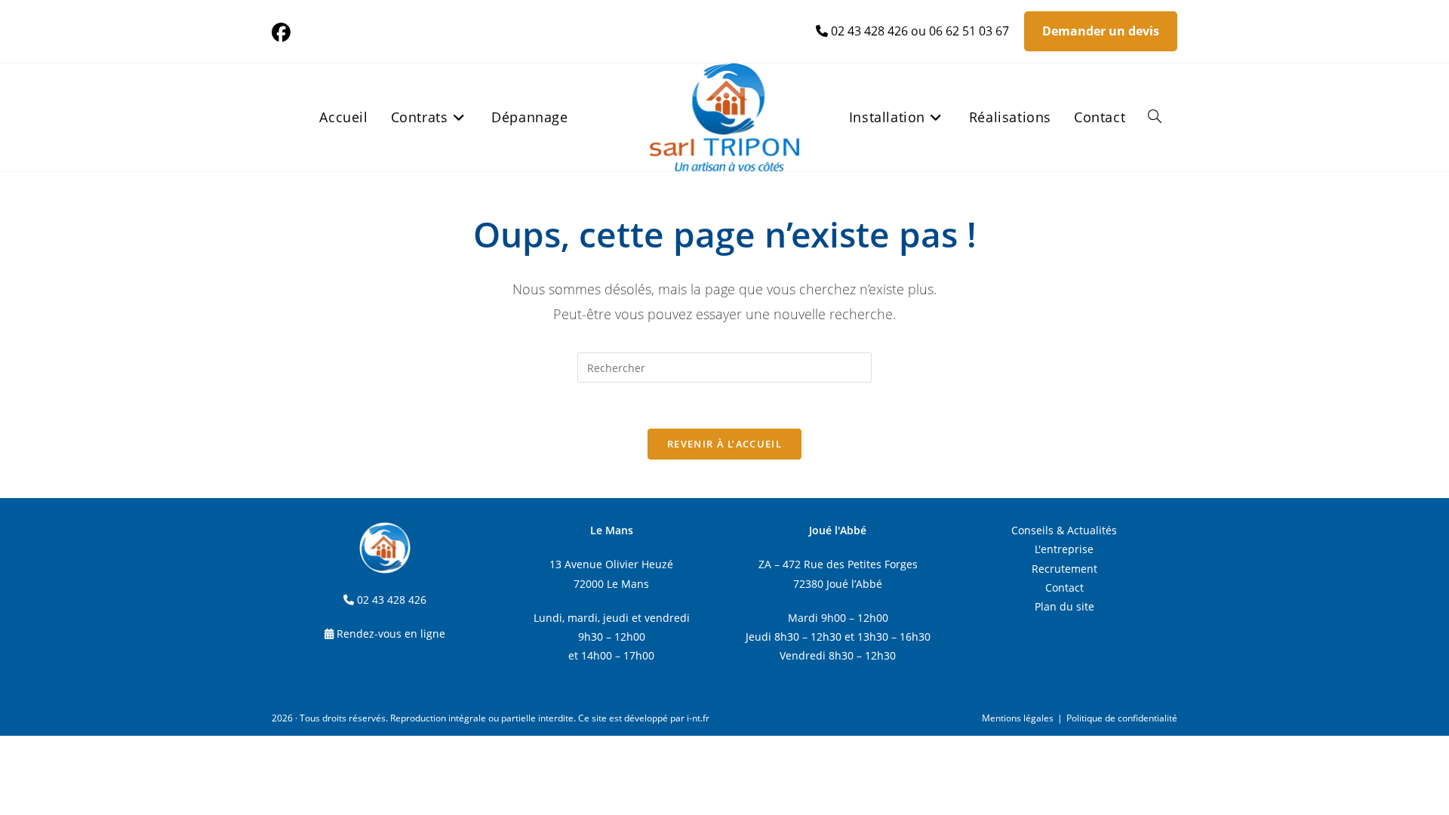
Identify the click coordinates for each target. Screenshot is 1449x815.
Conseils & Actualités (1064, 530)
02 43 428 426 (869, 31)
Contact (1064, 587)
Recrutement (1064, 568)
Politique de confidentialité (1121, 718)
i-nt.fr (698, 718)
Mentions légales (1018, 718)
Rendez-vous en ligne (391, 633)
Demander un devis (1100, 31)
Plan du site (1064, 606)
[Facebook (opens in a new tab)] (283, 32)
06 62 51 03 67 (969, 31)
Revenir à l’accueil (724, 444)
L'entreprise (1064, 549)
